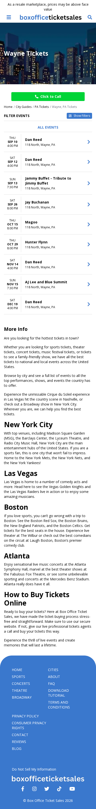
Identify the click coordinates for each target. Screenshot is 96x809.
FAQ (51, 683)
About (54, 676)
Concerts (21, 683)
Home (17, 669)
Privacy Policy (25, 716)
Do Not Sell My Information (34, 769)
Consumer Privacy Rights (29, 725)
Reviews (19, 741)
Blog (16, 748)
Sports (18, 676)
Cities (53, 669)
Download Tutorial (58, 693)
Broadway (22, 697)
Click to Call (50, 96)
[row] (48, 142)
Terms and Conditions (59, 704)
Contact (20, 734)
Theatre (19, 690)
